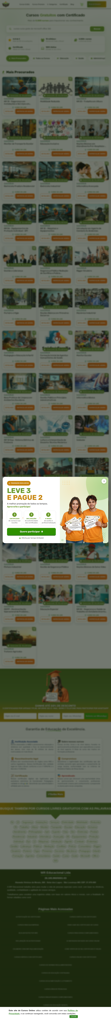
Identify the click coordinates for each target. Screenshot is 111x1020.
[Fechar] (104, 481)
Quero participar (30, 531)
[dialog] (55, 510)
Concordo (73, 1016)
